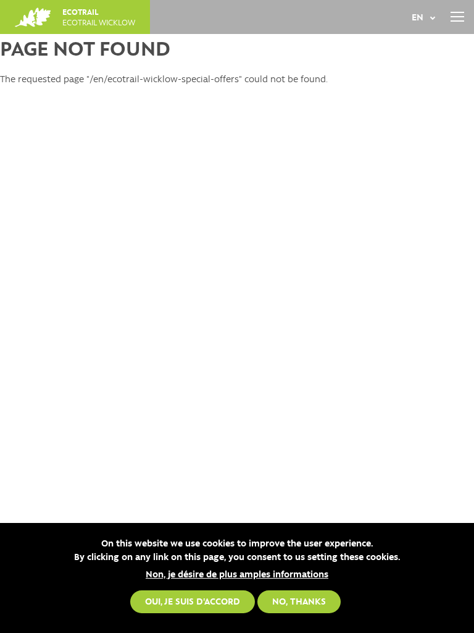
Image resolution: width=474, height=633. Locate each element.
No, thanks (299, 601)
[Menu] (457, 17)
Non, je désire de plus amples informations (237, 573)
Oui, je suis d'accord (192, 601)
